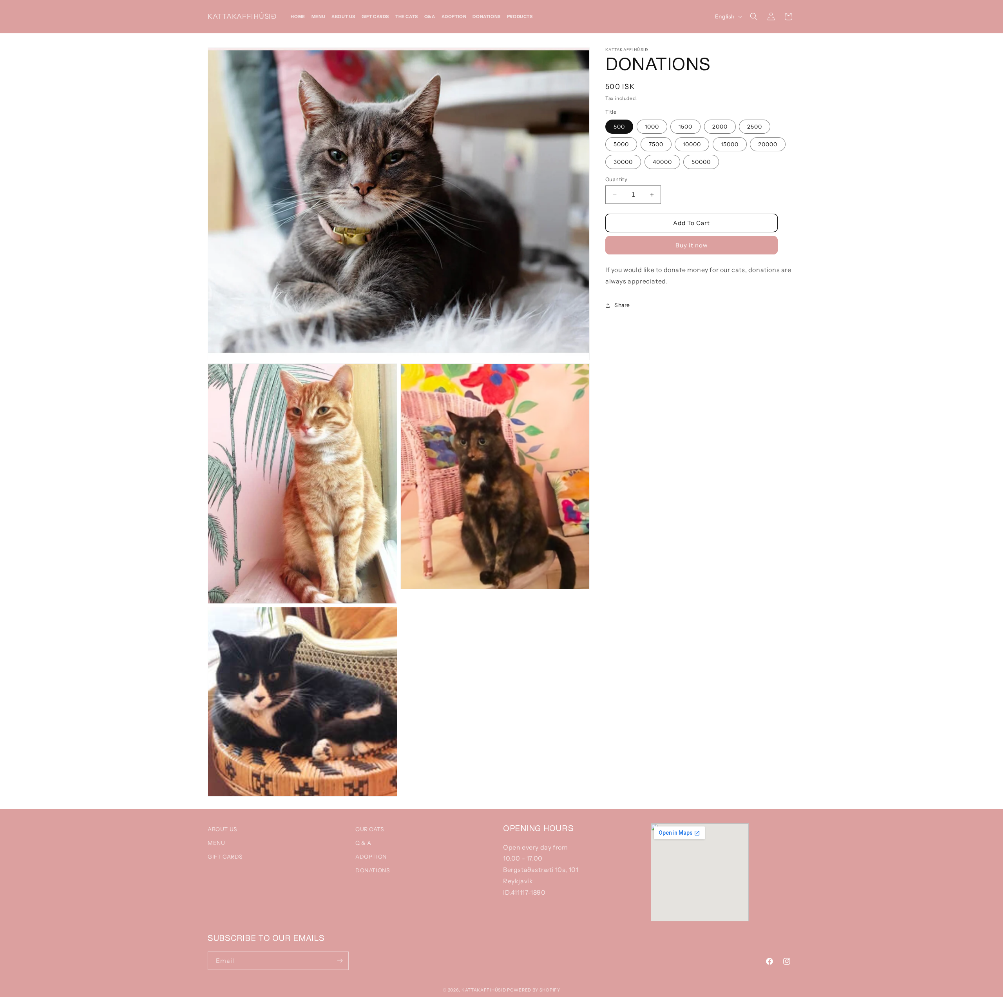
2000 (720, 126)
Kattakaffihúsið (484, 990)
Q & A (363, 842)
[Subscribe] (339, 961)
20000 (767, 144)
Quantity (616, 179)
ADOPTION (371, 856)
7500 (656, 144)
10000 (692, 144)
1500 (685, 126)
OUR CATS (369, 829)
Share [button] (622, 305)
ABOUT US (222, 829)
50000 (701, 161)
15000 (730, 144)
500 (619, 126)
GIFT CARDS (225, 856)
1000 (652, 126)
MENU (216, 842)
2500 (754, 126)
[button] (753, 16)
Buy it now (691, 245)
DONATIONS (372, 870)
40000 (662, 161)
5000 (621, 144)
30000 (623, 161)
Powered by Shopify (533, 990)
